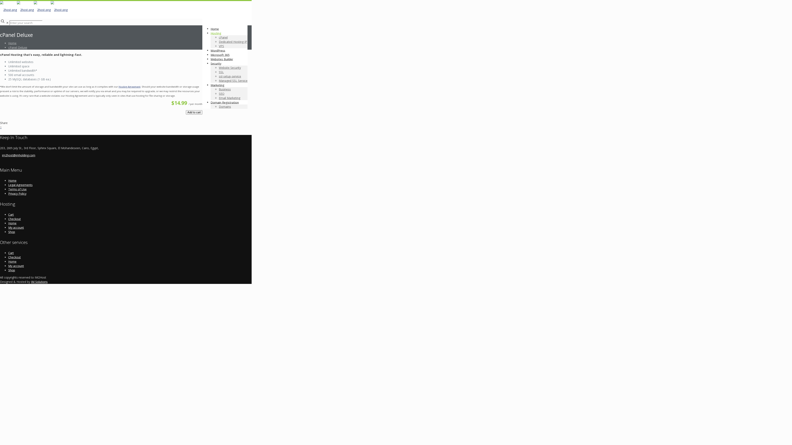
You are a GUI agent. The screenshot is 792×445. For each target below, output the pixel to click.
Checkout (14, 219)
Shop (11, 232)
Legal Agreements (20, 185)
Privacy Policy (17, 194)
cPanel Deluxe (17, 47)
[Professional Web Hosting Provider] (34, 10)
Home (12, 43)
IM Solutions (39, 282)
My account (16, 228)
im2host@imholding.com (18, 155)
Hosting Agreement (129, 86)
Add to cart (194, 112)
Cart (11, 215)
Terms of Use (17, 189)
